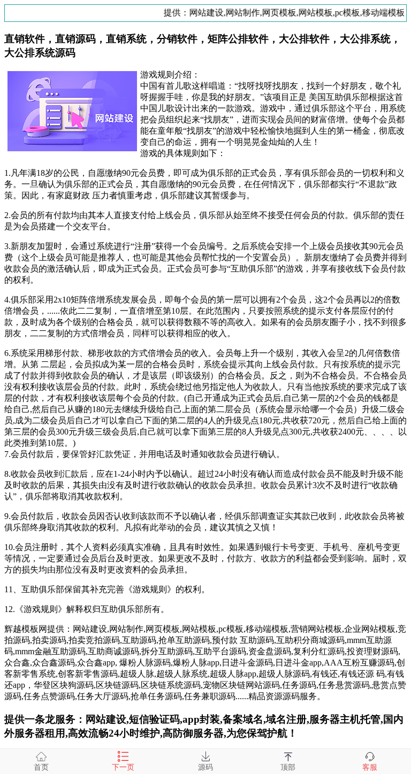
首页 (41, 767)
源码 (205, 767)
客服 (369, 767)
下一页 (123, 767)
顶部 (287, 767)
